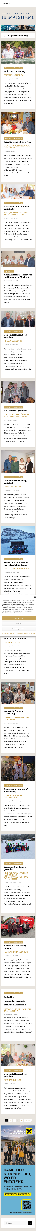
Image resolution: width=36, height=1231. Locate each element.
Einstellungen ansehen (19, 629)
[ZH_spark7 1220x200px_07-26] (18, 28)
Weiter (27, 1120)
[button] (35, 597)
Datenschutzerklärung (8, 633)
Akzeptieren (19, 618)
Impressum (32, 633)
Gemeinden (8, 68)
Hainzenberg (18, 68)
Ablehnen (19, 624)
